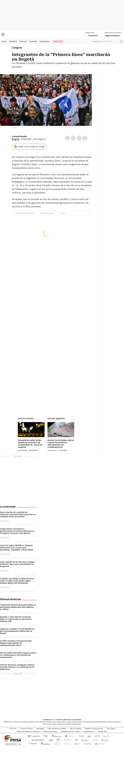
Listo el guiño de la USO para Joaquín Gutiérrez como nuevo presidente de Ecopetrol (17, 564)
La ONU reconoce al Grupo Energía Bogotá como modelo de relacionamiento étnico (16, 643)
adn (97, 736)
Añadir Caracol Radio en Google (31, 146)
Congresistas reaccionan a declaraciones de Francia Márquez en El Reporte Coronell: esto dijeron (17, 531)
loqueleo (87, 743)
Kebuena (105, 739)
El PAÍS (33, 736)
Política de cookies (50, 731)
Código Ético (102, 731)
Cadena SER (80, 736)
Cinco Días (67, 739)
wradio (57, 739)
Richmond (32, 743)
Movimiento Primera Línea (25, 213)
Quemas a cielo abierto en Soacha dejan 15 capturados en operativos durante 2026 (16, 619)
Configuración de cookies (70, 731)
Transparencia (88, 731)
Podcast (23, 41)
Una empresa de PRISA (13, 738)
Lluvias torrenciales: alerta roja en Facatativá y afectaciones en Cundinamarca (60, 444)
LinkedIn (79, 138)
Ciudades (33, 41)
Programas (45, 41)
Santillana (55, 736)
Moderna (44, 743)
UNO (50, 739)
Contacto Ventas (26, 729)
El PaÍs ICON (66, 743)
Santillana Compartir (69, 736)
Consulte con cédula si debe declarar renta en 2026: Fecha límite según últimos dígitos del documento (17, 581)
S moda (77, 743)
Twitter (73, 138)
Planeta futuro (94, 739)
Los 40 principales (44, 736)
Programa (92, 35)
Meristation (99, 743)
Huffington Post (37, 739)
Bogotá (17, 47)
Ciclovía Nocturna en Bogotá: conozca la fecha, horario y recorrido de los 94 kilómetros (17, 667)
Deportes (13, 41)
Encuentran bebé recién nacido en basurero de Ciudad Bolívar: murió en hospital (30, 444)
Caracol (105, 736)
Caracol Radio (62, 34)
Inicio (4, 41)
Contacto (12, 729)
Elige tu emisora (112, 35)
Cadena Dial (76, 739)
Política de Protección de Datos (28, 731)
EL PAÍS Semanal (84, 739)
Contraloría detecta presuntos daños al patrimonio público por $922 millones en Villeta (18, 607)
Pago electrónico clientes (57, 729)
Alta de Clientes (75, 729)
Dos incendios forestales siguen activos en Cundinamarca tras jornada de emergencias (18, 655)
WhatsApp (84, 138)
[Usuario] (121, 41)
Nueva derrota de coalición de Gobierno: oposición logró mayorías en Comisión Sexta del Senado (17, 514)
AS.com (88, 736)
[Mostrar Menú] (3, 34)
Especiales (58, 41)
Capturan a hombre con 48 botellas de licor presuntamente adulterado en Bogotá (17, 631)
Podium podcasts (56, 743)
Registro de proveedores (94, 729)
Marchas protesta (47, 213)
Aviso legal (111, 729)
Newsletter (116, 41)
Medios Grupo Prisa (12, 744)
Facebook (67, 138)
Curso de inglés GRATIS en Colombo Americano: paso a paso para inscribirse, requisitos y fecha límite (16, 547)
